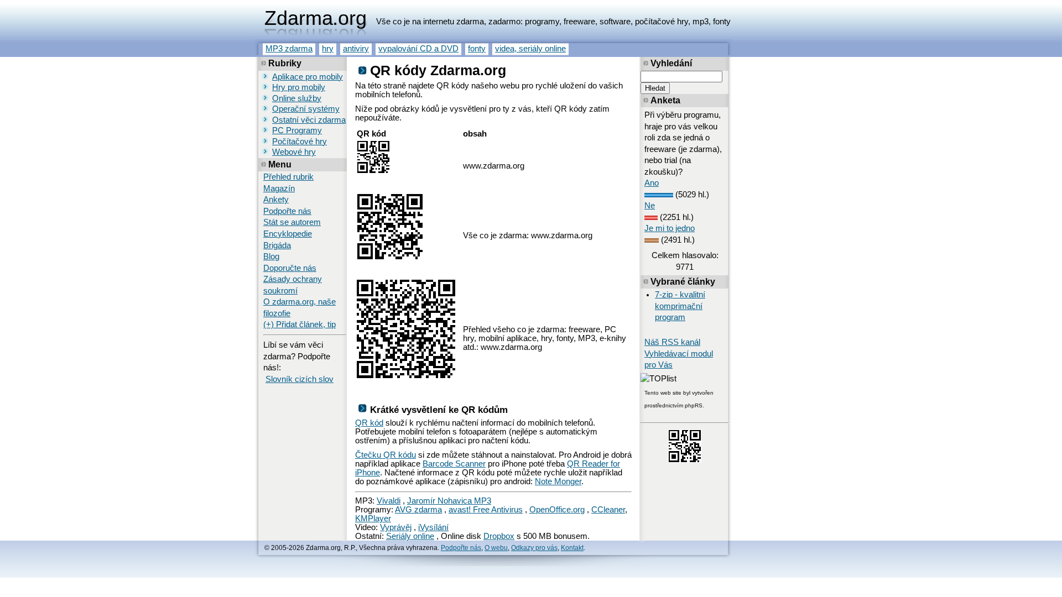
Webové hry (294, 152)
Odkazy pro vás (534, 548)
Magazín (279, 188)
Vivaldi (388, 500)
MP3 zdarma (289, 48)
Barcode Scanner (454, 463)
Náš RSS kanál (672, 342)
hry (328, 48)
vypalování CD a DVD (418, 48)
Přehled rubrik (288, 176)
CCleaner (608, 509)
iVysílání (433, 527)
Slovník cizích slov (300, 379)
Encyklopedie (287, 233)
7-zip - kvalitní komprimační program (680, 306)
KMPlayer (373, 518)
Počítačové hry (299, 141)
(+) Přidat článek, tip (299, 324)
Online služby (296, 98)
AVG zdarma (418, 509)
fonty (477, 48)
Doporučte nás (289, 268)
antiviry (356, 48)
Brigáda (277, 245)
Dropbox (498, 536)
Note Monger (558, 481)
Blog (271, 256)
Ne (649, 205)
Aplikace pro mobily (307, 76)
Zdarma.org (315, 18)
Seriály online (410, 536)
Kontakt (572, 548)
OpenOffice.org (557, 509)
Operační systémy (306, 108)
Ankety (276, 199)
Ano (651, 183)
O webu (496, 548)
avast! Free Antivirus (486, 509)
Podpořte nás (287, 211)
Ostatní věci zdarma (309, 120)
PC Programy (297, 130)
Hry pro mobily (298, 87)
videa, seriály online (530, 48)
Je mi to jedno (669, 228)
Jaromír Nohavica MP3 (449, 500)
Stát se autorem (292, 222)
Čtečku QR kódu (385, 455)
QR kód (369, 422)
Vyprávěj (396, 527)
